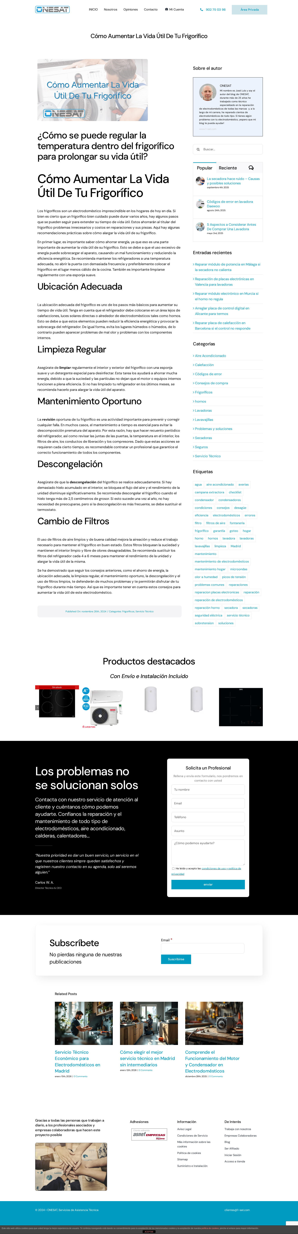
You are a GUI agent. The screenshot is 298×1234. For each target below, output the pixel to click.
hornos (200, 401)
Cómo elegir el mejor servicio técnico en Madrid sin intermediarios (147, 1058)
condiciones (203, 508)
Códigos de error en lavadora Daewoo (230, 203)
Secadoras (203, 438)
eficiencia (201, 515)
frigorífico (202, 531)
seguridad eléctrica (208, 615)
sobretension (204, 623)
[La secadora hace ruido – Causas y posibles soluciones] (200, 179)
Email (166, 940)
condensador (204, 500)
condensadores (229, 500)
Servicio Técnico (144, 611)
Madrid (236, 546)
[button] (37, 707)
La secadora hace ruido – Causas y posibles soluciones (233, 180)
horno (199, 538)
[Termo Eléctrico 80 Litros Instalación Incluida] (149, 699)
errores (250, 515)
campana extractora (209, 492)
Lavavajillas (204, 419)
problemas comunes (209, 585)
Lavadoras (203, 410)
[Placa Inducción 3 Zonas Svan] (57, 701)
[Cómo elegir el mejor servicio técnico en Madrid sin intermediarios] (149, 1023)
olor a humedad (206, 577)
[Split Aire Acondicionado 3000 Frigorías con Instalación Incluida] (103, 707)
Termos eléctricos (149, 696)
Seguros (201, 447)
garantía (219, 531)
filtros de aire (215, 523)
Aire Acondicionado (210, 355)
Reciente (228, 168)
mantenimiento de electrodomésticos (222, 561)
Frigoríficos (128, 611)
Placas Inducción (57, 698)
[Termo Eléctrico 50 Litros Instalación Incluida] (195, 699)
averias (244, 484)
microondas (238, 569)
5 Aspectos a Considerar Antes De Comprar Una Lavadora (231, 226)
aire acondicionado (220, 484)
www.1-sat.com (207, 129)
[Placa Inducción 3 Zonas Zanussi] (241, 707)
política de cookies (210, 1228)
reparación (251, 592)
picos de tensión (234, 577)
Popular (204, 168)
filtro (198, 523)
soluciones (226, 623)
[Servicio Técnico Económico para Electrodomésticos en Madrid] (84, 1023)
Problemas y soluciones (213, 428)
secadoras (249, 608)
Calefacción (204, 365)
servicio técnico (238, 615)
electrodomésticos (226, 515)
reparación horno (207, 608)
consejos (223, 508)
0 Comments (80, 1076)
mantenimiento (205, 554)
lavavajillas (202, 546)
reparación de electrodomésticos (219, 600)
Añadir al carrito (92, 724)
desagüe (240, 508)
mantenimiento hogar (210, 569)
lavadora (229, 538)
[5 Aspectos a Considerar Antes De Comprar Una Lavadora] (200, 225)
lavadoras (247, 538)
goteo (234, 531)
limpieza (220, 546)
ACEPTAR (149, 1232)
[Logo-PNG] (52, 7)
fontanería (237, 523)
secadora (231, 608)
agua (198, 484)
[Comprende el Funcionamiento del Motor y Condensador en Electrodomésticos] (214, 1023)
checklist (235, 492)
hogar (247, 531)
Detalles (58, 711)
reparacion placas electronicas (217, 592)
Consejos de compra (211, 383)
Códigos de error (208, 374)
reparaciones (238, 585)
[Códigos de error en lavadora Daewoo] (200, 202)
